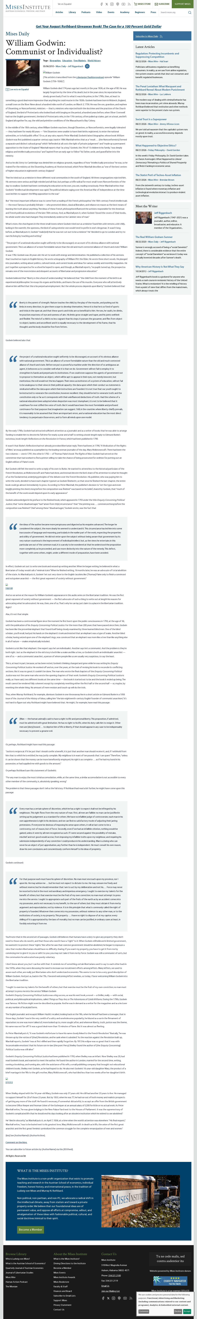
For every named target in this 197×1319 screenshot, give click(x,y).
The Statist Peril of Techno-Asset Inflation (158, 175)
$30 (9, 588)
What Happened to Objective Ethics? (156, 146)
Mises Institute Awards (64, 1277)
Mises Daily (17, 34)
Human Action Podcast (17, 1282)
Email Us (105, 1286)
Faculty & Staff (61, 1287)
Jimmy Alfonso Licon (169, 124)
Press (153, 12)
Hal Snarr (164, 61)
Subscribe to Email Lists (65, 1296)
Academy (124, 12)
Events (111, 12)
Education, (67, 61)
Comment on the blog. (16, 1142)
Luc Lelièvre (165, 94)
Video (99, 12)
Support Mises (183, 4)
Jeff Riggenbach (75, 66)
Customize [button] (143, 1311)
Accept (187, 1311)
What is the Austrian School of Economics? (26, 1263)
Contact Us (59, 1310)
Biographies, (55, 61)
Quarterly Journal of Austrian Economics (24, 1268)
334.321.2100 (114, 1276)
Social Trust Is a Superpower (151, 119)
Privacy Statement (63, 1305)
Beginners (140, 12)
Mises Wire (153, 61)
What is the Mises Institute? (67, 1259)
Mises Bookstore (61, 1282)
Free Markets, (80, 61)
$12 (9, 1082)
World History (94, 61)
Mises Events (60, 1273)
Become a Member (30, 1229)
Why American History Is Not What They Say (160, 267)
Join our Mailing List (110, 1291)
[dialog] (165, 1304)
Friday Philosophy (156, 150)
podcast (90, 77)
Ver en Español (64, 4)
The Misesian (11, 1287)
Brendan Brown (167, 180)
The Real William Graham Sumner (154, 237)
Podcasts (85, 12)
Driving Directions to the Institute (70, 1263)
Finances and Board (63, 1291)
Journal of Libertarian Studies (19, 1273)
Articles (59, 12)
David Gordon (173, 150)
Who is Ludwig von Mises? (18, 1259)
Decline (178, 1311)
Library (72, 12)
